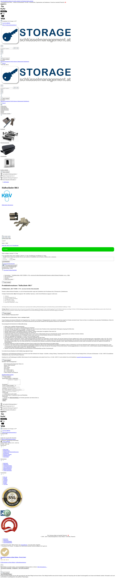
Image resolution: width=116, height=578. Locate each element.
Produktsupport (6, 455)
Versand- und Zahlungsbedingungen (11, 451)
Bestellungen (26, 61)
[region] (58, 222)
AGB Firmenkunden (7, 466)
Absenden (5, 399)
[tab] (37, 275)
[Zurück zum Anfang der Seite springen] (2, 565)
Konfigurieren (15, 568)
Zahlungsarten (20, 61)
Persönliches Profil (9, 61)
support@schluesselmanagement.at (84, 357)
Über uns (5, 477)
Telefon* (4, 391)
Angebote (5, 480)
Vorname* (4, 387)
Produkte (5, 478)
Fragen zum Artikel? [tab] (9, 279)
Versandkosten (24, 544)
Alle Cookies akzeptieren (24, 568)
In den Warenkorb (5, 261)
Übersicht (3, 61)
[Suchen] (14, 48)
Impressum (5, 463)
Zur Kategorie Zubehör (6, 113)
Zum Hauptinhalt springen (6, 1)
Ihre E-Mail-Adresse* (7, 389)
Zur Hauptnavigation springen (27, 1)
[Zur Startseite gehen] (36, 44)
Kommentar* (5, 384)
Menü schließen (6, 59)
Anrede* (4, 385)
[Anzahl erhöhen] (11, 259)
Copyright (5, 484)
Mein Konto (5, 449)
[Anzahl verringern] (4, 259)
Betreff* (4, 378)
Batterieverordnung (7, 469)
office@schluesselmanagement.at (9, 439)
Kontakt (5, 483)
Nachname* (5, 388)
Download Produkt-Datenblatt (9, 263)
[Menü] (2, 46)
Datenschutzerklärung (14, 397)
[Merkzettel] (1, 55)
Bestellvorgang (6, 450)
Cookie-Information (7, 470)
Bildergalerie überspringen (7, 205)
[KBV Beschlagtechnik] (58, 196)
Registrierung (6, 453)
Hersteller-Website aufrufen (7, 374)
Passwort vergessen (7, 454)
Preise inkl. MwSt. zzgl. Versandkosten (10, 245)
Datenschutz (5, 464)
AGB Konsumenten (7, 465)
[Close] (2, 235)
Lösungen (5, 479)
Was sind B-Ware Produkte (6, 574)
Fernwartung (6, 456)
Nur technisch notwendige (6, 568)
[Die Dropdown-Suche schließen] (17, 48)
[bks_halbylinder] (16, 220)
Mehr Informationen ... (42, 566)
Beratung (5, 481)
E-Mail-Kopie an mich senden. (10, 393)
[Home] (58, 105)
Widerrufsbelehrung (7, 468)
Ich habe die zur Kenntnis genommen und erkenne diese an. (21, 397)
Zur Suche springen (16, 1)
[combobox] (7, 48)
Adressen (15, 61)
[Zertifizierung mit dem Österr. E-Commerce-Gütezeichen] (6, 516)
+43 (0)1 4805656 (6, 441)
